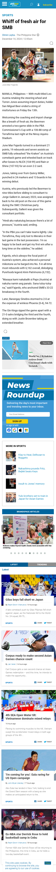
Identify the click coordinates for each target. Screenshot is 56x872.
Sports (7, 15)
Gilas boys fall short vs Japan (24, 599)
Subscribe (47, 5)
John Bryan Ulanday (15, 783)
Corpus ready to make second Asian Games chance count (29, 657)
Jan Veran (12, 664)
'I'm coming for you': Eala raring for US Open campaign (27, 776)
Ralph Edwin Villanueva (17, 605)
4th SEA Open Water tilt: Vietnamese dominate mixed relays (28, 716)
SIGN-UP (17, 421)
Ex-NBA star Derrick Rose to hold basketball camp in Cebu (27, 835)
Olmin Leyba (8, 35)
